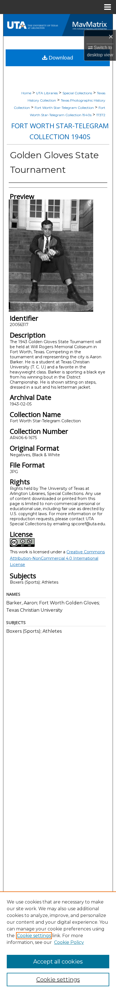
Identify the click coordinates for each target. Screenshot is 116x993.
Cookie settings (34, 935)
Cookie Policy (69, 942)
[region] (58, 942)
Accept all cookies (58, 961)
